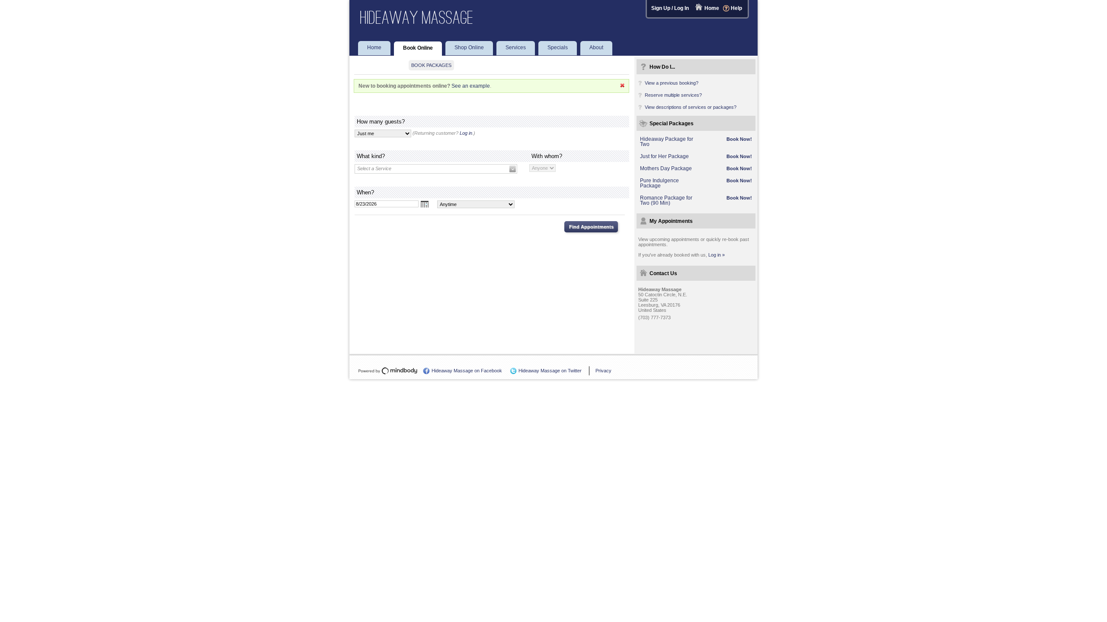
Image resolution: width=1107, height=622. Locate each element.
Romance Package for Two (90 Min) (666, 200)
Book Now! (739, 139)
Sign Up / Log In (670, 8)
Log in (466, 133)
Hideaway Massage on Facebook (467, 370)
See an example (470, 86)
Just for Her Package (664, 156)
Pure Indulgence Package (659, 183)
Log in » (716, 254)
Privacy (603, 370)
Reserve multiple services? (673, 95)
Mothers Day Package (666, 168)
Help (736, 8)
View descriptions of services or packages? (690, 107)
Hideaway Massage (417, 17)
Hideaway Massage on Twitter (550, 370)
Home (711, 8)
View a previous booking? (671, 83)
